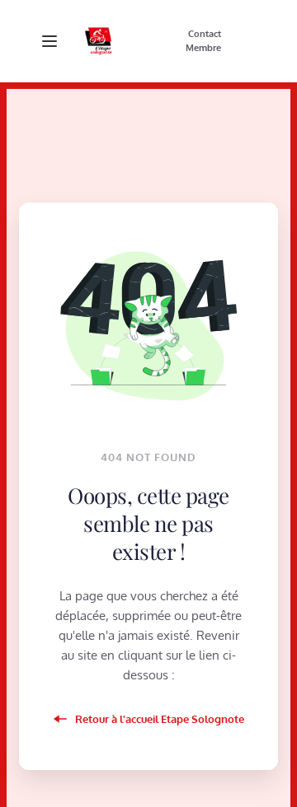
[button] (49, 41)
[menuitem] (204, 34)
